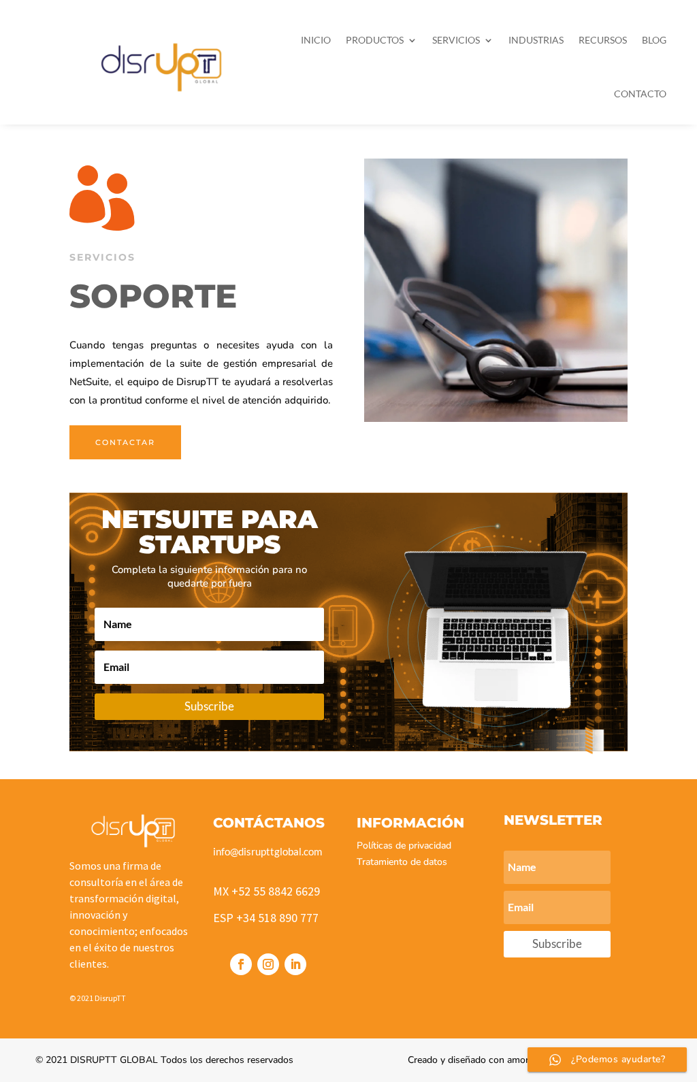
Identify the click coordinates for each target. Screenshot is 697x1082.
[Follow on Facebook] (241, 964)
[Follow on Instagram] (268, 964)
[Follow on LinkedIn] (295, 964)
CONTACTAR (125, 442)
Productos (375, 40)
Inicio (316, 40)
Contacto (640, 93)
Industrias (536, 40)
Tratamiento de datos (402, 861)
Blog (654, 40)
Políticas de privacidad (404, 845)
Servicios (456, 40)
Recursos (603, 40)
